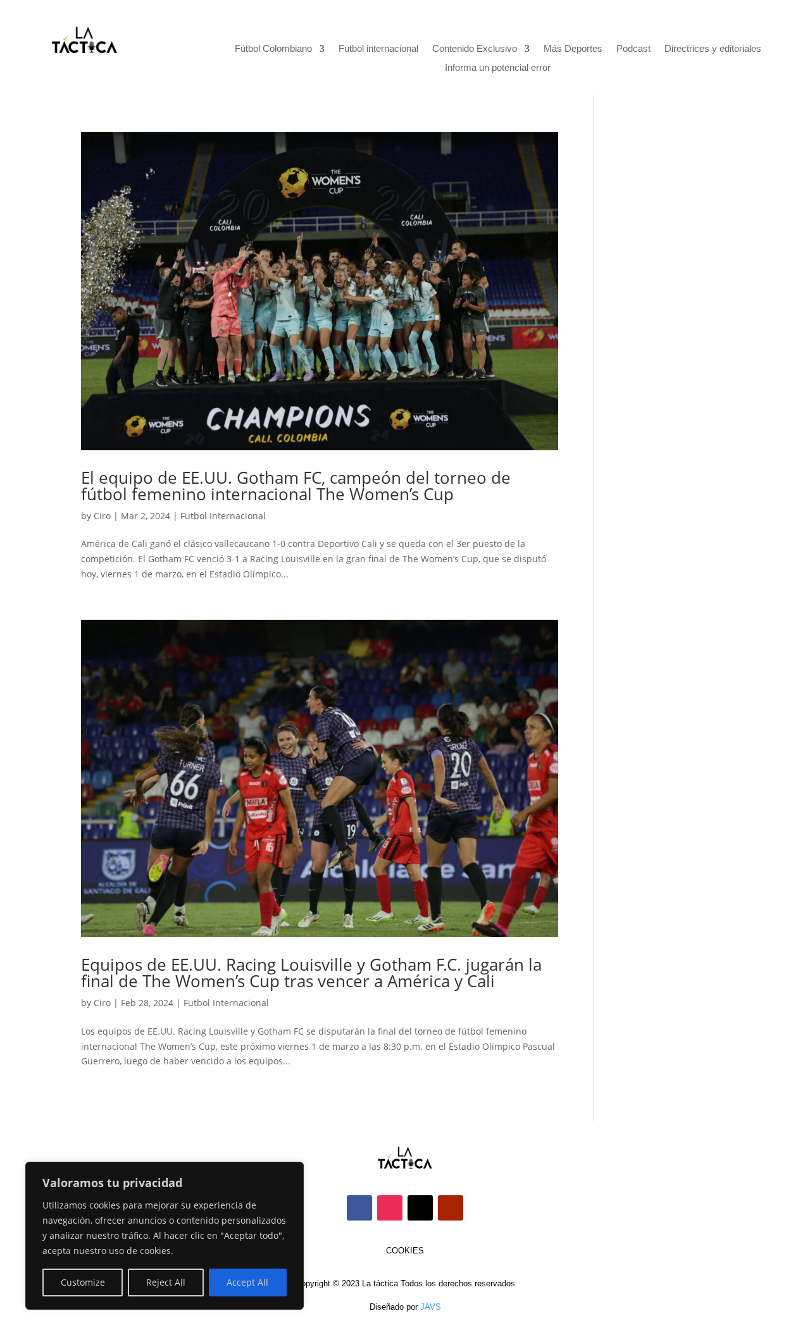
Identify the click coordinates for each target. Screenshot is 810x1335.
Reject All (165, 1282)
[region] (164, 1236)
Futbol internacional (378, 49)
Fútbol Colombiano (273, 49)
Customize (83, 1282)
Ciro (102, 516)
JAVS (430, 1307)
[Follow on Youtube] (450, 1208)
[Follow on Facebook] (359, 1208)
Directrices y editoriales (712, 49)
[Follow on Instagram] (389, 1208)
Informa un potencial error (498, 68)
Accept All (247, 1282)
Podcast (633, 49)
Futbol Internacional (223, 516)
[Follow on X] (420, 1208)
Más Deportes (573, 49)
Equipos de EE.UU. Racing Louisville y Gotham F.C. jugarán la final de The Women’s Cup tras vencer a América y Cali (311, 972)
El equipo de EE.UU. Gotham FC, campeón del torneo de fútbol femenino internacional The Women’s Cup (296, 485)
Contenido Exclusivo (474, 49)
